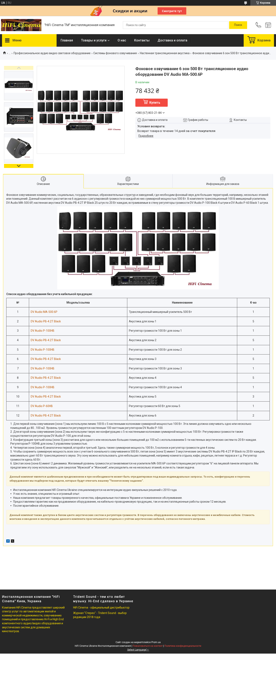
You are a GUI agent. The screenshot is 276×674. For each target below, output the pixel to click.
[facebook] (8, 541)
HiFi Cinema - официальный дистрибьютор (101, 607)
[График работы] (268, 25)
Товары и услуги (93, 40)
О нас (122, 40)
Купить (154, 102)
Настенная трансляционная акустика (165, 53)
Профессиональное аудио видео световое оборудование (52, 53)
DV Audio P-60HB (42, 406)
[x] (12, 541)
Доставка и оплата (172, 40)
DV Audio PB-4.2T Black (46, 321)
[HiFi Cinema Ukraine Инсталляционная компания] (21, 25)
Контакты (142, 40)
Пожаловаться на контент (148, 645)
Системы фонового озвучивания (115, 53)
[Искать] (238, 25)
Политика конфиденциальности (182, 645)
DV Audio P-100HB (42, 330)
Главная (67, 40)
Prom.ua (156, 642)
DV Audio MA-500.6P (44, 311)
